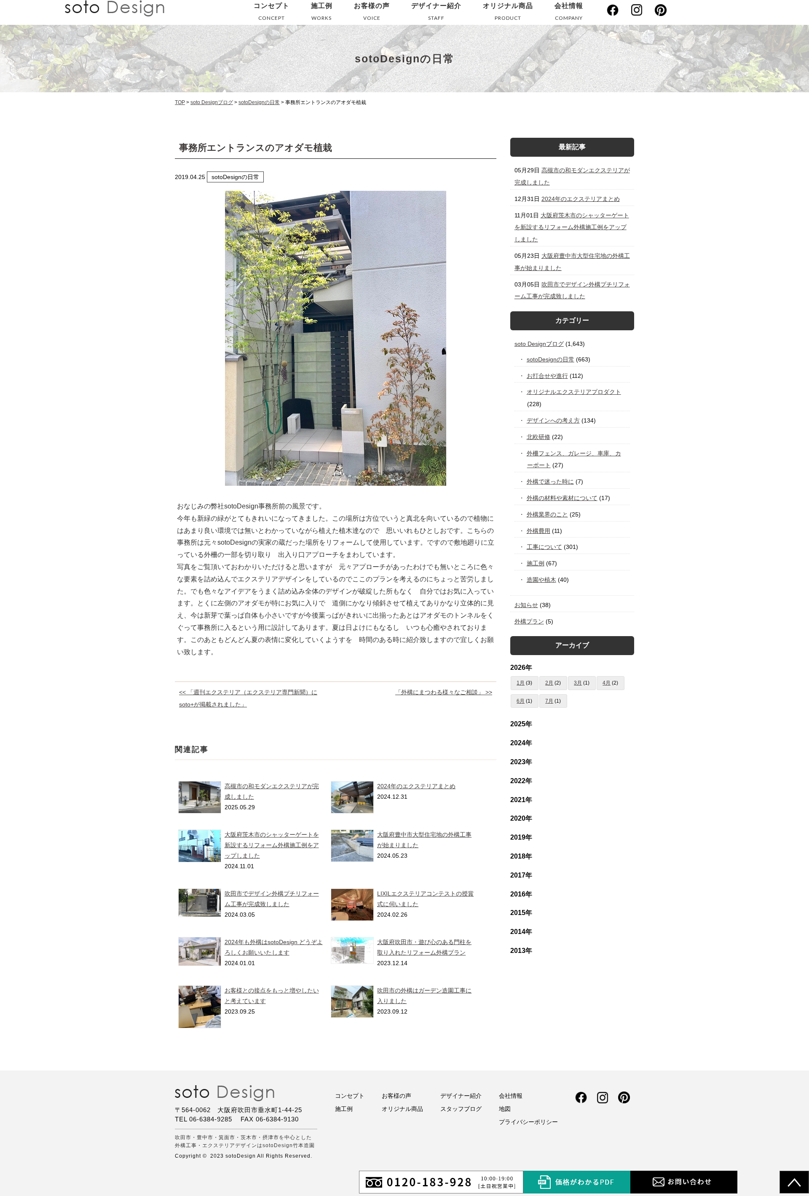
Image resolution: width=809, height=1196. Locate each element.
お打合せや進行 (547, 375)
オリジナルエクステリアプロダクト (574, 391)
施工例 (321, 11)
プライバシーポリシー (528, 1121)
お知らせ (526, 605)
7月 (549, 701)
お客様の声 (372, 11)
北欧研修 (538, 436)
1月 (521, 683)
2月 (549, 683)
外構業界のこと (547, 514)
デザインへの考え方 (553, 420)
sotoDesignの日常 (550, 359)
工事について (544, 546)
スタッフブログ (461, 1108)
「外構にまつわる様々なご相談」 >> (443, 692)
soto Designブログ (539, 343)
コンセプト (271, 11)
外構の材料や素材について (562, 498)
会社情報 (569, 11)
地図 (505, 1108)
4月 (607, 683)
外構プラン (529, 621)
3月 (578, 683)
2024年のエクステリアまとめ (416, 786)
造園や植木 (541, 579)
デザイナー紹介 (436, 11)
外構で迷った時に (550, 481)
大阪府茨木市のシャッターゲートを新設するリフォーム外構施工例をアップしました (272, 845)
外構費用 (538, 530)
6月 (521, 701)
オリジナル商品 (508, 11)
